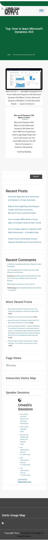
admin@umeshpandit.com (31, 91)
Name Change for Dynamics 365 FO (24, 284)
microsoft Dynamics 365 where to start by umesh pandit (24, 101)
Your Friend (10, 270)
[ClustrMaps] (3, 523)
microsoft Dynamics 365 (23, 95)
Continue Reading (24, 152)
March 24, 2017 (12, 91)
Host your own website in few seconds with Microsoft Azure (24, 439)
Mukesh (9, 284)
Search (36, 176)
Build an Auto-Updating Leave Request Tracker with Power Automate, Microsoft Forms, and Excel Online (23, 209)
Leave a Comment (27, 104)
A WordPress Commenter (14, 264)
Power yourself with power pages (24, 429)
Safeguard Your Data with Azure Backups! (20, 317)
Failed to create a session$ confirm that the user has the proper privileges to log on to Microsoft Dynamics (23, 278)
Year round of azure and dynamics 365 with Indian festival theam (24, 418)
